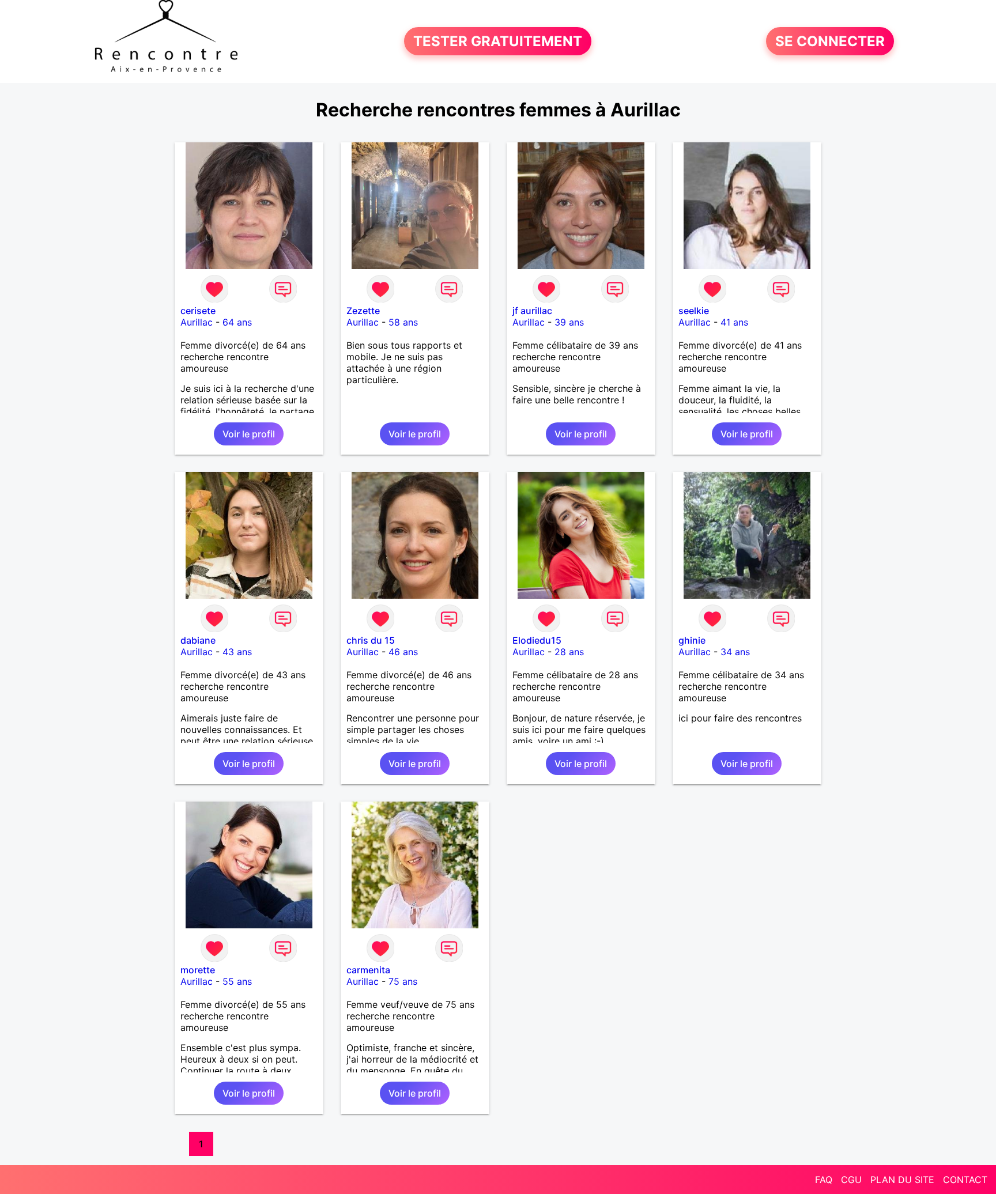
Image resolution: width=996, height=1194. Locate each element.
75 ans (402, 981)
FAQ (823, 1179)
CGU (851, 1179)
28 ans (569, 652)
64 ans (237, 322)
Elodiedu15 (536, 640)
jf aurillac (532, 310)
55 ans (237, 981)
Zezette (363, 310)
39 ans (569, 322)
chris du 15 (370, 640)
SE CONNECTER (830, 41)
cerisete (198, 310)
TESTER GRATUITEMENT (497, 41)
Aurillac (196, 322)
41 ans (734, 322)
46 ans (403, 652)
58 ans (403, 322)
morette (197, 970)
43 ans (237, 652)
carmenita (368, 970)
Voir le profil (248, 434)
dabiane (198, 640)
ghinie (691, 640)
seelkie (693, 310)
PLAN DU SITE (902, 1179)
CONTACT (965, 1179)
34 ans (735, 652)
